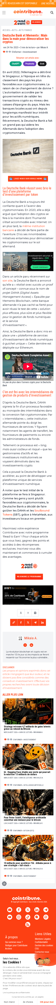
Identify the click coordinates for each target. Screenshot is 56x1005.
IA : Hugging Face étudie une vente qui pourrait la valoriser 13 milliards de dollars (27, 773)
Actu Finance (25, 30)
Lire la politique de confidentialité (16, 992)
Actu (14, 30)
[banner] (28, 261)
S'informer (16, 52)
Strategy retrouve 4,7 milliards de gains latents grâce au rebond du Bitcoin (27, 728)
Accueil (6, 30)
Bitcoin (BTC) (29, 831)
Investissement (30, 52)
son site (7, 280)
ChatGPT (15, 64)
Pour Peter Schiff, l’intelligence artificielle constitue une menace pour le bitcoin (25, 819)
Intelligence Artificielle (34, 785)
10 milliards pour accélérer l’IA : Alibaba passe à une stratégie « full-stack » (27, 864)
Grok (42, 64)
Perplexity (29, 64)
